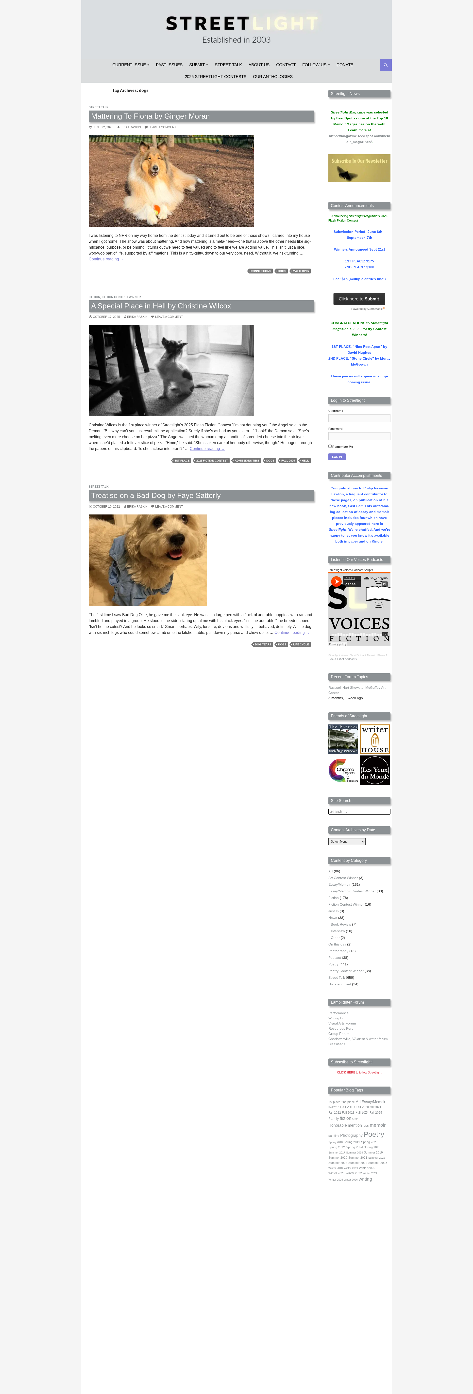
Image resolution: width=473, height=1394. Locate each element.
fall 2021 (375, 1107)
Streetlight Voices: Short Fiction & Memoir (351, 655)
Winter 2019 (351, 1168)
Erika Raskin (130, 127)
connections (261, 271)
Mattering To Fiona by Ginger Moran (150, 116)
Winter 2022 (354, 1173)
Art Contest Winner (343, 878)
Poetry (333, 964)
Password (335, 429)
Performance (338, 1013)
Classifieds (336, 1044)
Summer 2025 (377, 1163)
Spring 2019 (352, 1142)
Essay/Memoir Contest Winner (352, 891)
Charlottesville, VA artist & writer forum (358, 1039)
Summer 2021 (357, 1157)
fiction (345, 1118)
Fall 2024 (362, 1112)
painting (333, 1136)
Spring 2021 (369, 1142)
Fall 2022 (334, 1112)
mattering (301, 271)
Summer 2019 (373, 1152)
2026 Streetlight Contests (215, 76)
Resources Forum (342, 1028)
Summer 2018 (354, 1152)
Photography (338, 951)
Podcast (334, 958)
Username (335, 411)
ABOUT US (259, 65)
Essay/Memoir (339, 884)
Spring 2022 (336, 1147)
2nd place (348, 1102)
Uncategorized (339, 984)
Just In (333, 911)
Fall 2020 (362, 1107)
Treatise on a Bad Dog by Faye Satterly (156, 495)
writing (365, 1179)
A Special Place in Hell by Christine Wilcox (161, 306)
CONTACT (286, 65)
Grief (355, 1118)
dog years (263, 644)
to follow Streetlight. (359, 1072)
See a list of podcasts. (342, 659)
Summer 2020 (337, 1157)
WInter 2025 (335, 1179)
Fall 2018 (333, 1107)
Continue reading (106, 259)
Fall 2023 (348, 1112)
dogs (282, 271)
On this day (337, 944)
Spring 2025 (372, 1147)
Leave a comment (162, 127)
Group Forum (339, 1034)
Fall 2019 (347, 1107)
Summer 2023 (337, 1163)
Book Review (341, 924)
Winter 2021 (336, 1173)
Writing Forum (339, 1018)
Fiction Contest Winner (121, 297)
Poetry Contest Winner (346, 971)
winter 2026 (351, 1179)
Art (330, 871)
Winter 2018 (335, 1168)
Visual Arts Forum (342, 1023)
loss (366, 1125)
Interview (338, 931)
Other (335, 938)
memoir (378, 1125)
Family (333, 1119)
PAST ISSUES (169, 65)
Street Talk (228, 65)
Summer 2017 (336, 1152)
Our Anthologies (273, 76)
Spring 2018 (335, 1142)
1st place (182, 460)
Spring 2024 (354, 1147)
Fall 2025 (288, 460)
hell (305, 460)
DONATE (345, 65)
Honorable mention (345, 1125)
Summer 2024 (357, 1163)
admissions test (247, 460)
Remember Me (342, 447)
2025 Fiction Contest (212, 460)
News (332, 918)
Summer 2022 (376, 1157)
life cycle (301, 644)
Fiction (94, 297)
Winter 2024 (370, 1173)
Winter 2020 (367, 1168)
